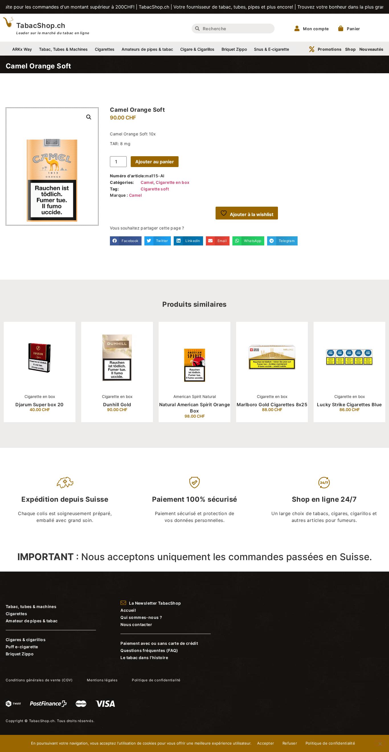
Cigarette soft (155, 188)
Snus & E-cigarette (271, 49)
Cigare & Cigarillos (197, 49)
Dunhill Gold (117, 404)
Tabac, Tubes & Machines (63, 49)
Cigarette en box (172, 182)
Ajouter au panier (154, 161)
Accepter (265, 743)
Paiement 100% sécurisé (194, 499)
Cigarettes (104, 49)
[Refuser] (380, 743)
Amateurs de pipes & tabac (147, 49)
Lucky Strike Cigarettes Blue (349, 404)
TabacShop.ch (40, 25)
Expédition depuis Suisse (64, 499)
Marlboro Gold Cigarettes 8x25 (272, 404)
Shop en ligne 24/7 (324, 499)
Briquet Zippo (234, 49)
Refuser (289, 743)
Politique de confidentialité (330, 743)
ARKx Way (22, 49)
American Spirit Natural (194, 396)
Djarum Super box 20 (39, 404)
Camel (147, 182)
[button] (89, 117)
